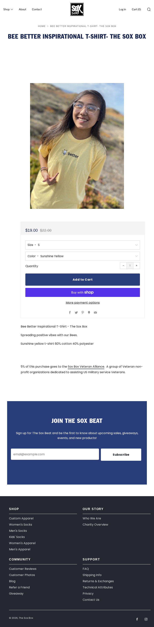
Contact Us (91, 600)
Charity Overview (95, 524)
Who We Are (92, 518)
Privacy (88, 593)
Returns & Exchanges (98, 581)
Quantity (31, 266)
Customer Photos (22, 575)
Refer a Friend (19, 587)
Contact (37, 9)
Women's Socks (20, 524)
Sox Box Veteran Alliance (86, 366)
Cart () (136, 9)
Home (42, 26)
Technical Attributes (98, 587)
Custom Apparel (21, 518)
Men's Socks (18, 531)
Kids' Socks (17, 537)
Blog (12, 581)
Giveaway (16, 593)
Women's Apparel (22, 543)
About (22, 9)
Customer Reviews (22, 569)
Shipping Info (92, 575)
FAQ (86, 569)
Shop (6, 9)
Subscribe (121, 454)
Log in (122, 9)
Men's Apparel (19, 549)
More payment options (83, 302)
